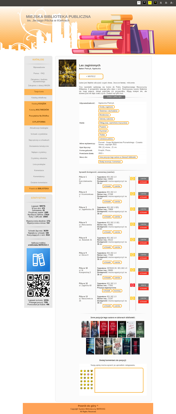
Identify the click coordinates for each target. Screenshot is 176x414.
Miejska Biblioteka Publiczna (58, 16)
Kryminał (103, 131)
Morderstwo (104, 115)
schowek (107, 186)
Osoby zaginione (106, 107)
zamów (117, 186)
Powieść (103, 127)
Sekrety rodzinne (106, 119)
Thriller (102, 135)
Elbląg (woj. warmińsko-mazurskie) (113, 123)
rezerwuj (117, 291)
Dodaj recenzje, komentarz (110, 162)
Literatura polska (106, 139)
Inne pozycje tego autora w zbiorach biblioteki (118, 157)
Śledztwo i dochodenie (108, 111)
